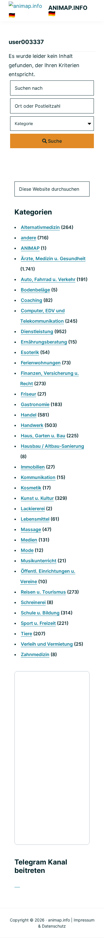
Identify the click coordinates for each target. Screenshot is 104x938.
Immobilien (33, 467)
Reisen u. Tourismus (43, 592)
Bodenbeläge (35, 290)
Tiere (26, 633)
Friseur (28, 394)
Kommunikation (38, 477)
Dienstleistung (37, 331)
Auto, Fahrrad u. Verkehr (48, 279)
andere (28, 238)
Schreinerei (33, 602)
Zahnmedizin (35, 654)
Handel (28, 415)
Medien (29, 540)
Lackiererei (33, 508)
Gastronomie (35, 404)
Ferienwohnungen (41, 363)
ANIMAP (30, 248)
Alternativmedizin (40, 227)
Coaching (31, 300)
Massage (31, 529)
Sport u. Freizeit (38, 623)
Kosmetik (31, 488)
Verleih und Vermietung (47, 644)
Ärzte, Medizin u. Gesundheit (53, 258)
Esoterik (30, 352)
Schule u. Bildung (40, 613)
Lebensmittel (35, 519)
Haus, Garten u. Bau (43, 435)
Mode (27, 550)
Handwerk (32, 425)
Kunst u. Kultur (37, 498)
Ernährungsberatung (44, 342)
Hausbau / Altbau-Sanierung (52, 446)
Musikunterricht (38, 560)
